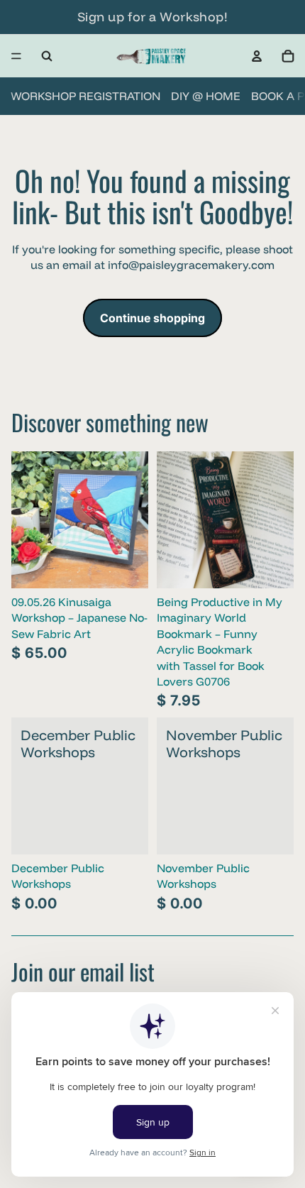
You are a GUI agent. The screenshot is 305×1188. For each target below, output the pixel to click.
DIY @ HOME (205, 96)
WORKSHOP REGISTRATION (85, 96)
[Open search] (46, 56)
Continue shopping (152, 318)
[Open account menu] (256, 56)
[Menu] (16, 56)
